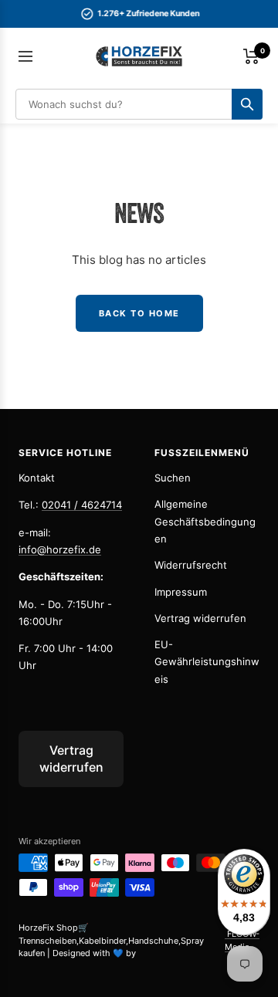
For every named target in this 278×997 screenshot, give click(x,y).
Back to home (139, 313)
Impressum (180, 592)
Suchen (172, 477)
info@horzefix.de (60, 549)
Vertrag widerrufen (200, 618)
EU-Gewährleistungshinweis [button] (206, 661)
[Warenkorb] (251, 56)
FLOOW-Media (242, 940)
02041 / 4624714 (82, 504)
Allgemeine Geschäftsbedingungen (205, 521)
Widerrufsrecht (190, 565)
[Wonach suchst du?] (247, 104)
